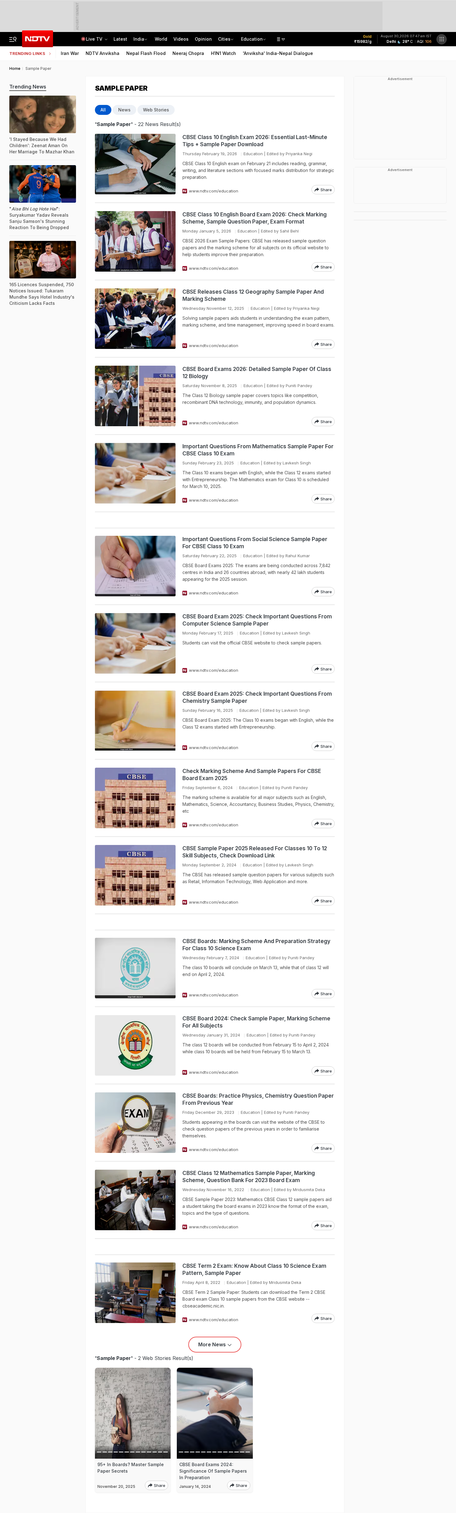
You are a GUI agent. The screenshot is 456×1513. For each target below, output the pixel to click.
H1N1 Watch (223, 53)
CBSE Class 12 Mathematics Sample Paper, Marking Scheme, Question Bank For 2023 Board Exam (248, 1176)
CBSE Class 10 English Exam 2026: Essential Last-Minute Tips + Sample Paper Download (254, 140)
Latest (120, 39)
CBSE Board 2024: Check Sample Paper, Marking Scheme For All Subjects (256, 1022)
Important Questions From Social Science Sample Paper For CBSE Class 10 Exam (254, 542)
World (161, 39)
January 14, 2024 (195, 1486)
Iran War (70, 53)
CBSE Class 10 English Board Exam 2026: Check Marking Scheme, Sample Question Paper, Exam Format (254, 218)
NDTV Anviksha (102, 53)
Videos (181, 39)
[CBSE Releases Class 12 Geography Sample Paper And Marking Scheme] (135, 318)
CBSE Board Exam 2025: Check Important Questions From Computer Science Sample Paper (257, 620)
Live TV (95, 39)
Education (252, 39)
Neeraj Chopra (188, 53)
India (138, 39)
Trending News (27, 87)
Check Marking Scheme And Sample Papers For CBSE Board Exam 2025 (251, 774)
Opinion (203, 39)
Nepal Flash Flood (146, 53)
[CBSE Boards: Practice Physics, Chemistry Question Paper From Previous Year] (135, 1122)
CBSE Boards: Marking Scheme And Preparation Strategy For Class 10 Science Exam (256, 944)
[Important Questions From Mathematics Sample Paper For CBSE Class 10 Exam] (135, 473)
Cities (224, 39)
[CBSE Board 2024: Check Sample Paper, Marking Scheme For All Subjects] (135, 1045)
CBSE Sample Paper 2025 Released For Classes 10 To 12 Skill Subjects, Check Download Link (254, 852)
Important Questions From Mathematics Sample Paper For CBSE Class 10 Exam (257, 450)
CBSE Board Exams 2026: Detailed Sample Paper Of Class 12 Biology (256, 372)
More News (212, 1344)
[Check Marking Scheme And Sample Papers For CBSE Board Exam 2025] (135, 798)
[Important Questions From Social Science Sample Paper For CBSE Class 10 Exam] (135, 566)
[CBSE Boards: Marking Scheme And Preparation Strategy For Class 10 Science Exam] (135, 968)
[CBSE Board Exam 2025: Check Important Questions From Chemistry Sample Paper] (135, 720)
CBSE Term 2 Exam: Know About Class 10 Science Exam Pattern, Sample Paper (254, 1269)
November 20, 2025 (116, 1486)
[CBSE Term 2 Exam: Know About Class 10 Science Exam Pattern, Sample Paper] (135, 1292)
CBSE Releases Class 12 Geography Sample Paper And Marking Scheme (253, 295)
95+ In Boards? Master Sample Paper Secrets (130, 1468)
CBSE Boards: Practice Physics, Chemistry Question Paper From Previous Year (258, 1099)
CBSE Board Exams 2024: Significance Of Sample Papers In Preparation (213, 1471)
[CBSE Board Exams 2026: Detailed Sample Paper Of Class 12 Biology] (135, 396)
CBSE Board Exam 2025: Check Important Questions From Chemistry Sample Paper (257, 697)
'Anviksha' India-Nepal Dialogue (278, 53)
